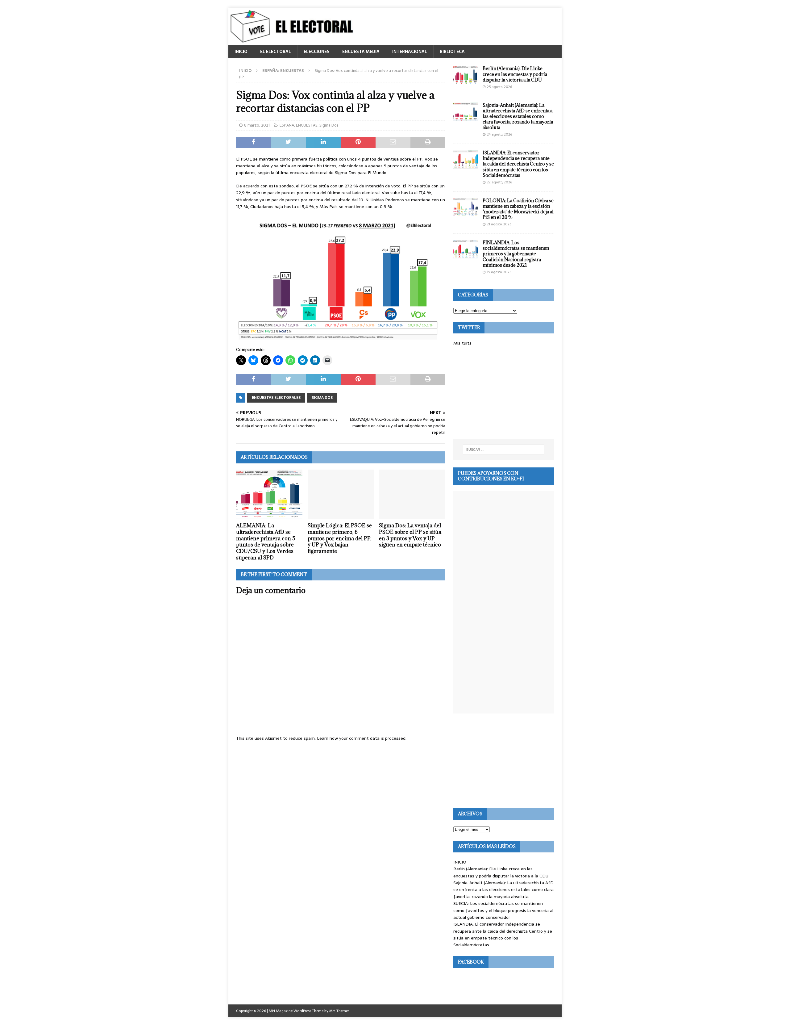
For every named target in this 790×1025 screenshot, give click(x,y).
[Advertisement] (503, 393)
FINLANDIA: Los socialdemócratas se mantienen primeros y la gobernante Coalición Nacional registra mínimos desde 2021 (516, 254)
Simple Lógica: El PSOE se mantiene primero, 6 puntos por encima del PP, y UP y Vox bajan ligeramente (340, 538)
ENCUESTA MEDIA (361, 51)
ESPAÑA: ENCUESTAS (299, 125)
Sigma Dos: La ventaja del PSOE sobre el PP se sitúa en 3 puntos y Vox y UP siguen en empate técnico (410, 535)
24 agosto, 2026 (499, 134)
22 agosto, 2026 (499, 182)
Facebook (471, 962)
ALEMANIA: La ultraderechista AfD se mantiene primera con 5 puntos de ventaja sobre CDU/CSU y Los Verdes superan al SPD (265, 541)
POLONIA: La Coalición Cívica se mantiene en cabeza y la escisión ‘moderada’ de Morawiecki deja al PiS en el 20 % (518, 209)
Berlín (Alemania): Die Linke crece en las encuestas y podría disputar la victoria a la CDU (515, 73)
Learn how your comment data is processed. (361, 738)
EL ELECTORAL (275, 51)
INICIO (241, 51)
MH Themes (339, 1011)
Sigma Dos (329, 125)
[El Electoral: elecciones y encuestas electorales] (293, 41)
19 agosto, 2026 (499, 272)
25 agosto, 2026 (499, 87)
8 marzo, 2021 (257, 125)
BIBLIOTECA (452, 51)
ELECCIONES (317, 51)
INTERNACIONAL (409, 51)
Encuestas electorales (276, 398)
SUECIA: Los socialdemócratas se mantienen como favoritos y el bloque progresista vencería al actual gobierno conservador (503, 910)
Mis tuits (462, 343)
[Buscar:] (503, 449)
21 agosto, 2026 (499, 224)
